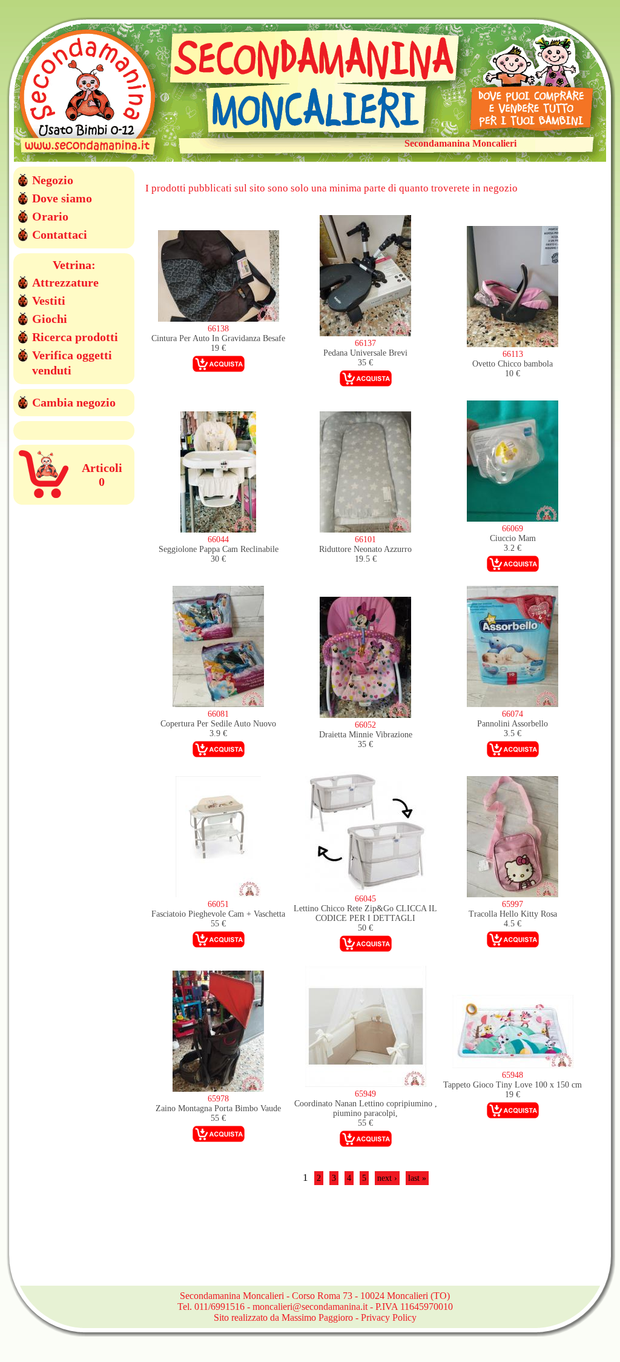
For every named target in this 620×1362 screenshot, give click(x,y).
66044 (218, 539)
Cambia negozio (74, 402)
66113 (513, 354)
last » (417, 1178)
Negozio (52, 180)
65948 (512, 1075)
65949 (365, 1093)
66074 (512, 714)
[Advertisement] (365, 1242)
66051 (218, 904)
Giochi (49, 318)
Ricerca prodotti (75, 337)
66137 (365, 343)
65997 (512, 904)
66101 (365, 539)
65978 (218, 1098)
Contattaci (59, 234)
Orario (50, 216)
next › (387, 1178)
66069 (512, 528)
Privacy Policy (389, 1317)
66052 (365, 724)
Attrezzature (65, 282)
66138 (218, 328)
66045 (365, 898)
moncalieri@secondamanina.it (310, 1306)
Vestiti (48, 300)
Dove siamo (62, 198)
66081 (218, 714)
